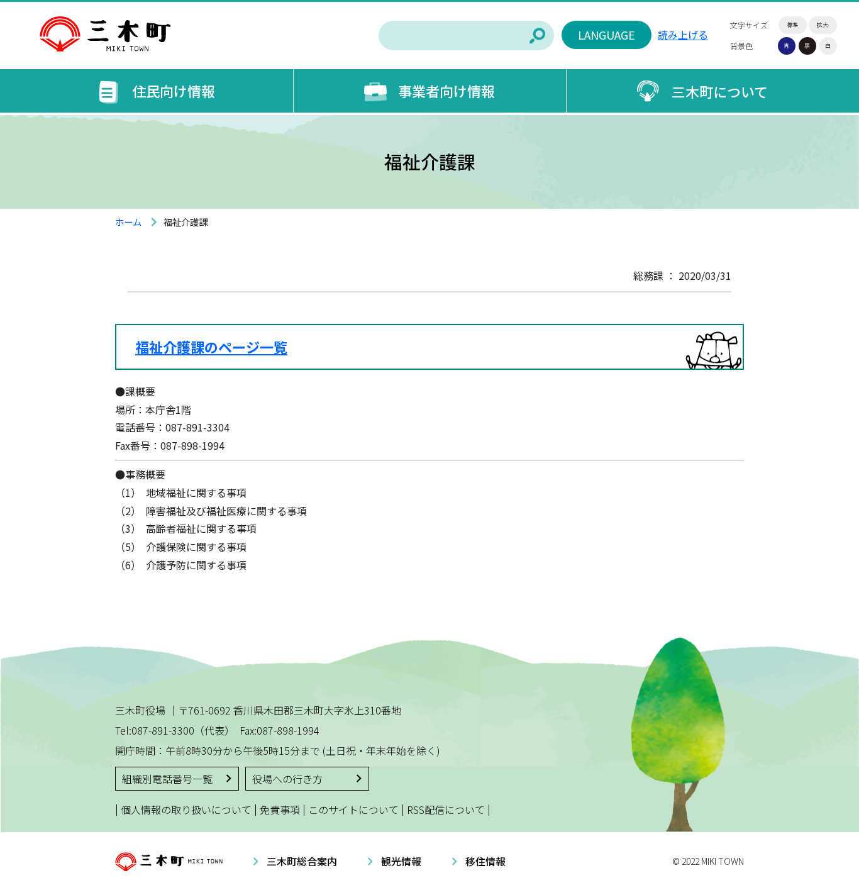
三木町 (105, 34)
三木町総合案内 (302, 861)
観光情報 (401, 861)
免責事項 (280, 809)
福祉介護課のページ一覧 (211, 347)
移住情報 (485, 861)
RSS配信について (446, 809)
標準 (792, 25)
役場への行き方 (287, 778)
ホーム (128, 221)
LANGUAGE (606, 34)
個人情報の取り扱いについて (186, 809)
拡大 (822, 25)
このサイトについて (353, 809)
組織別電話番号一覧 (167, 778)
